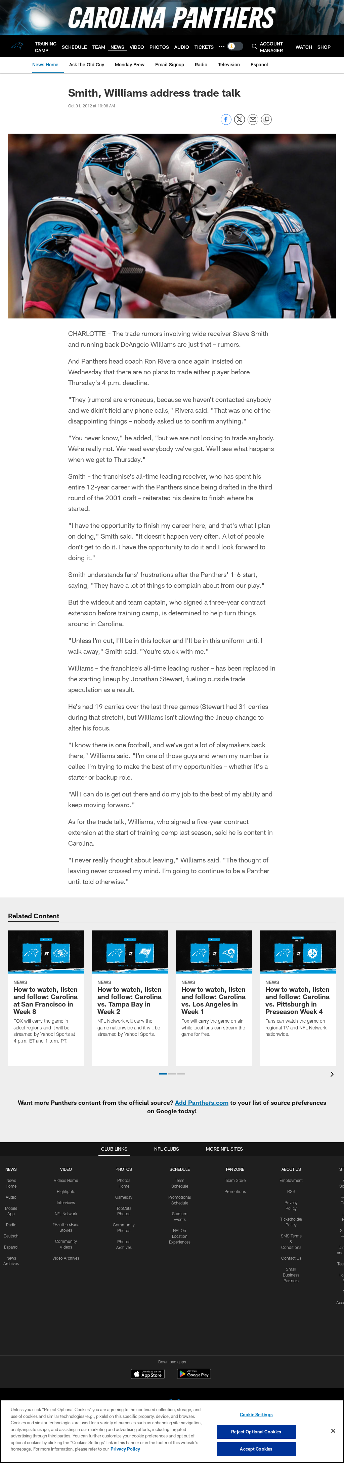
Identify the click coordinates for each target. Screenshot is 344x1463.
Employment (291, 1180)
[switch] (235, 46)
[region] (172, 1431)
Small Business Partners (291, 1275)
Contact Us (291, 1258)
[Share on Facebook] (226, 123)
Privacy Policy (125, 1449)
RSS (291, 1191)
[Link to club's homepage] (17, 46)
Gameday (123, 1197)
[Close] (333, 1431)
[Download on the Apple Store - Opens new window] (148, 1375)
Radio (11, 1224)
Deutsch (11, 1235)
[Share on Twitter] (239, 123)
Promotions (235, 1191)
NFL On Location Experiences (179, 1236)
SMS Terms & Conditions (291, 1241)
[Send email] (253, 123)
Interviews (66, 1202)
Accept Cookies (256, 1449)
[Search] (254, 46)
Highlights (66, 1191)
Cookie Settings (256, 1414)
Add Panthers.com (201, 1102)
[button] (163, 1073)
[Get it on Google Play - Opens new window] (194, 1377)
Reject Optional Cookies (256, 1431)
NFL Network (66, 1213)
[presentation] (333, 1075)
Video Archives (65, 1258)
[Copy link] (266, 120)
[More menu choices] (221, 46)
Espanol (11, 1247)
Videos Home (66, 1180)
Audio (11, 1197)
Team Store (235, 1180)
